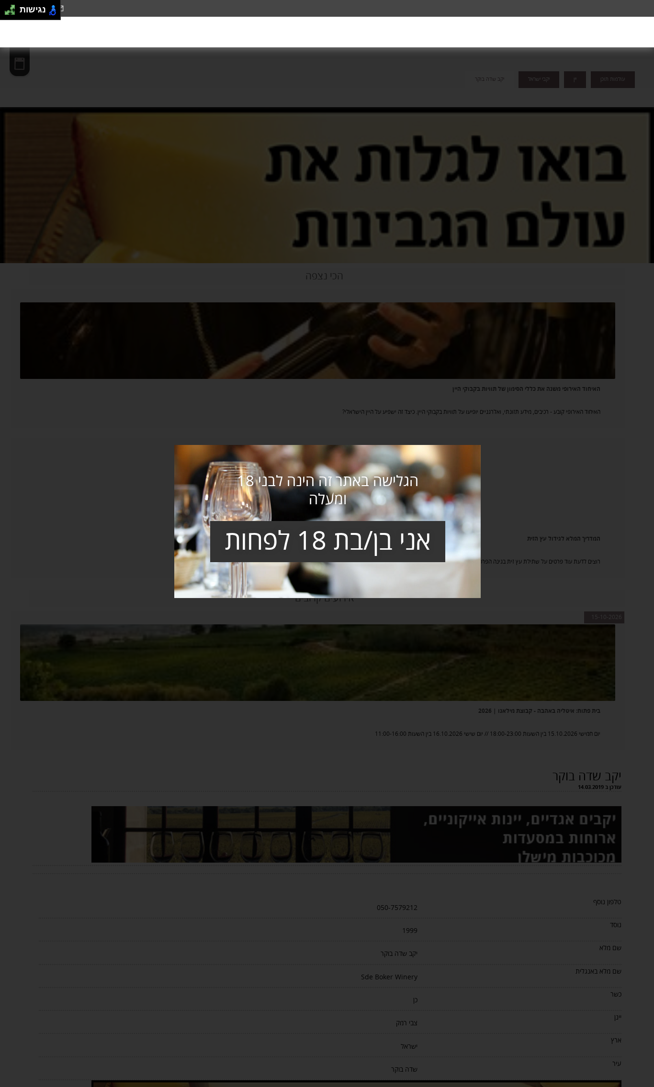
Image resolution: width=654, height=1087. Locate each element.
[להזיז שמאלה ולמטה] (7, 12)
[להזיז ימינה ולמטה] (12, 12)
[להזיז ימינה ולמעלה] (12, 7)
